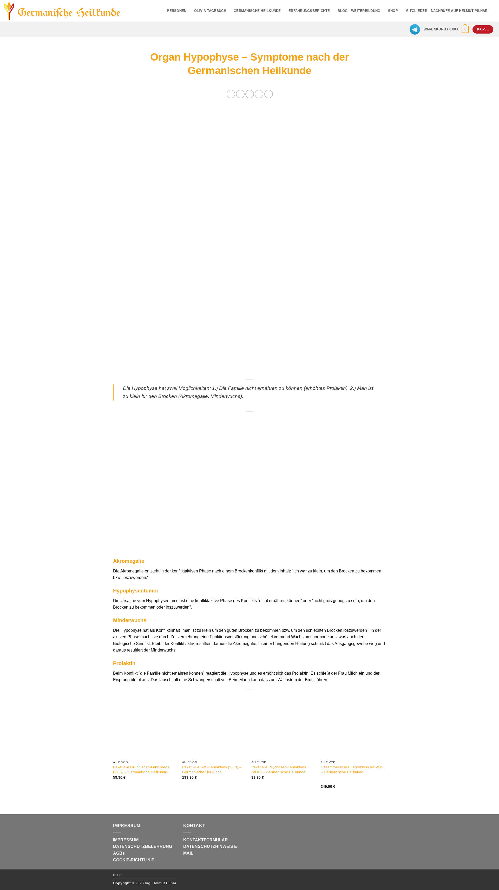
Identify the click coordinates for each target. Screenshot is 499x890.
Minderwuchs (129, 620)
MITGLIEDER (416, 11)
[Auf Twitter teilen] (240, 94)
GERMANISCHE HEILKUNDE (257, 11)
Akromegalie (128, 561)
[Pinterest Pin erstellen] (259, 94)
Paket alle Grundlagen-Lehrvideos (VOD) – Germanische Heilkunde (141, 769)
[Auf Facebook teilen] (231, 94)
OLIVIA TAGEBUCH (210, 11)
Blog (117, 875)
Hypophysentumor (136, 591)
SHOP (393, 11)
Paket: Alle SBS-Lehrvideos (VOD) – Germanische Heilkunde (211, 769)
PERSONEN (176, 11)
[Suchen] (493, 11)
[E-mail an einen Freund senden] (249, 94)
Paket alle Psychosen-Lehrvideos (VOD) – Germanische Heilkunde (278, 769)
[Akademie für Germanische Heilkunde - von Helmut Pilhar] (71, 11)
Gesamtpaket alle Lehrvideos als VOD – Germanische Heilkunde (352, 769)
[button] (446, 29)
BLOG (342, 11)
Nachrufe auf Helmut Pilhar (459, 11)
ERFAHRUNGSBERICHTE (309, 11)
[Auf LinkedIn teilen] (268, 94)
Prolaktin (124, 663)
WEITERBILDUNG (365, 11)
